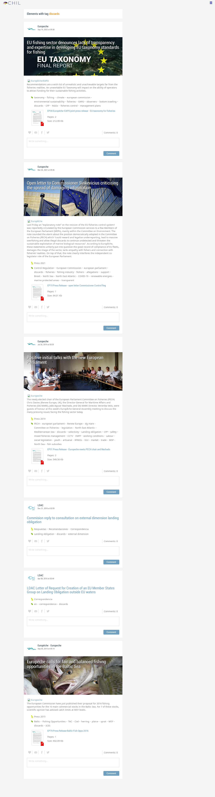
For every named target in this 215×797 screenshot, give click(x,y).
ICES (48, 725)
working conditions (93, 435)
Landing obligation (91, 431)
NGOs (55, 105)
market (94, 440)
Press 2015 (39, 716)
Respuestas (40, 529)
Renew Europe (74, 423)
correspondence (48, 604)
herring (85, 721)
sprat (103, 721)
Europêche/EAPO (40, 80)
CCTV (70, 435)
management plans (90, 105)
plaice (95, 721)
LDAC (40, 505)
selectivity (73, 431)
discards (38, 105)
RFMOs (78, 440)
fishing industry (65, 272)
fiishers (80, 272)
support (105, 272)
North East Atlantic (66, 276)
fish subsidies (54, 444)
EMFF (78, 435)
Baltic (37, 721)
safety (113, 431)
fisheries (71, 101)
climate (60, 97)
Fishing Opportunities (54, 721)
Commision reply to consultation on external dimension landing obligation (73, 520)
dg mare (89, 423)
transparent (68, 280)
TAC (70, 721)
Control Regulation (44, 267)
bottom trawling (107, 101)
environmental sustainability (49, 101)
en (35, 604)
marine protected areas (46, 280)
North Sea (48, 276)
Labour (109, 435)
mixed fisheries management (49, 435)
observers (92, 101)
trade (104, 440)
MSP (111, 440)
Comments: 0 (111, 132)
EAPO (81, 101)
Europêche (36, 221)
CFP (47, 105)
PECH (37, 423)
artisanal (67, 440)
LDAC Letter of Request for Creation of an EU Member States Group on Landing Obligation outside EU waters (70, 590)
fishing (50, 97)
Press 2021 (39, 263)
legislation (67, 427)
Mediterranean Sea (44, 431)
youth (57, 440)
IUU (86, 440)
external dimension (78, 533)
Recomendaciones (58, 529)
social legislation (43, 440)
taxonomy (39, 97)
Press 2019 (39, 418)
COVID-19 (83, 276)
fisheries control (69, 105)
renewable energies (101, 276)
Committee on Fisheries (46, 427)
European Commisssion (69, 267)
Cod (77, 721)
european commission (78, 97)
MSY (111, 721)
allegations (92, 272)
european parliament (95, 267)
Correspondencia (80, 529)
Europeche (43, 26)
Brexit (37, 276)
